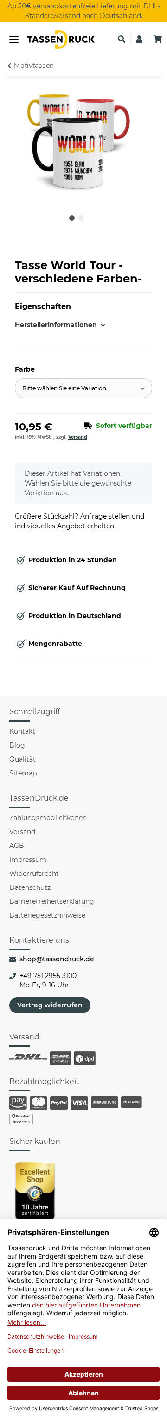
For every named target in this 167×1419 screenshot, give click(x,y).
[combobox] (83, 388)
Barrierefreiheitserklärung (51, 901)
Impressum (27, 859)
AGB (16, 845)
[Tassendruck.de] (61, 39)
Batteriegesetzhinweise (47, 915)
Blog (17, 745)
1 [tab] (72, 218)
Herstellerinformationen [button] (49, 325)
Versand (77, 437)
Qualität (22, 759)
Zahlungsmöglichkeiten (48, 818)
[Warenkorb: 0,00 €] (157, 39)
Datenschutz (30, 887)
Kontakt (22, 731)
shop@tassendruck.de (56, 959)
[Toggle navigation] (14, 40)
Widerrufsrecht (34, 873)
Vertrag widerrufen (50, 1005)
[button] (121, 39)
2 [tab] (81, 218)
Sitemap (23, 773)
